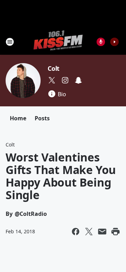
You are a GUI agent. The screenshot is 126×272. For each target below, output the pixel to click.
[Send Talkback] (101, 42)
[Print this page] (115, 231)
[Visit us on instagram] (65, 80)
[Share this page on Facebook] (75, 231)
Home (18, 118)
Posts (42, 118)
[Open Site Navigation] (10, 42)
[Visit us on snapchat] (78, 80)
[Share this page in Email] (102, 231)
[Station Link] (58, 41)
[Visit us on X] (52, 80)
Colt (53, 68)
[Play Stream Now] (114, 42)
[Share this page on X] (89, 231)
